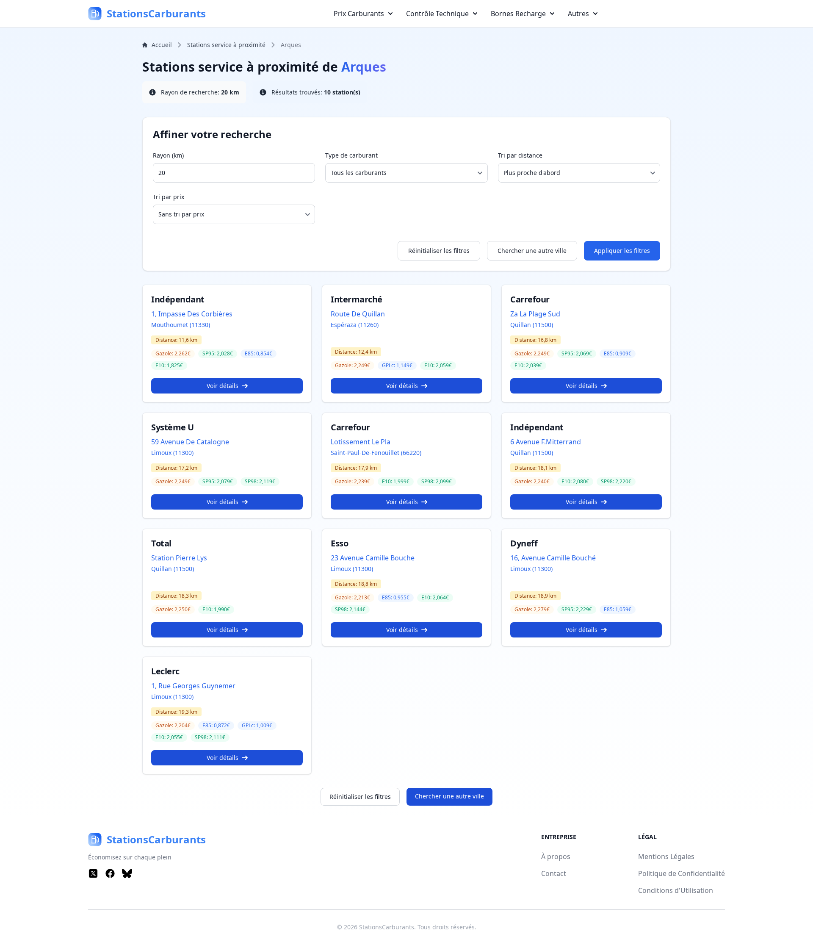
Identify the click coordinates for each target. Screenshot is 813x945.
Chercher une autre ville (532, 251)
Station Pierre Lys (179, 558)
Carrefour (530, 299)
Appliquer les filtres (622, 251)
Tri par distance (520, 155)
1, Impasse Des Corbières (191, 314)
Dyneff (523, 543)
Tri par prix (168, 197)
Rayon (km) (168, 155)
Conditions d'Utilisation (675, 890)
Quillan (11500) (531, 325)
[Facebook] (110, 873)
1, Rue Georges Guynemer (193, 685)
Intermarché (356, 299)
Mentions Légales (666, 856)
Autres (578, 13)
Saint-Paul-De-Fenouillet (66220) (376, 453)
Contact (553, 873)
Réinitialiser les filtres (439, 251)
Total (161, 543)
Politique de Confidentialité (681, 873)
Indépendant (178, 299)
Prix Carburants (359, 13)
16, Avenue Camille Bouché (553, 558)
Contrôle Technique (437, 13)
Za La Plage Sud (535, 314)
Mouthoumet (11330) (180, 325)
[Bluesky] (127, 873)
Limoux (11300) (172, 453)
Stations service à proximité (226, 45)
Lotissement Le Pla (360, 441)
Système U (172, 427)
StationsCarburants (386, 927)
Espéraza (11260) (355, 325)
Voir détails (222, 386)
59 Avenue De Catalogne (190, 441)
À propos (555, 856)
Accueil (162, 45)
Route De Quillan (358, 314)
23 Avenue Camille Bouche (373, 558)
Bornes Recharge (518, 13)
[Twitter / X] (93, 873)
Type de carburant (351, 155)
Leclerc (165, 671)
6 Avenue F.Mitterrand (545, 441)
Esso (339, 543)
